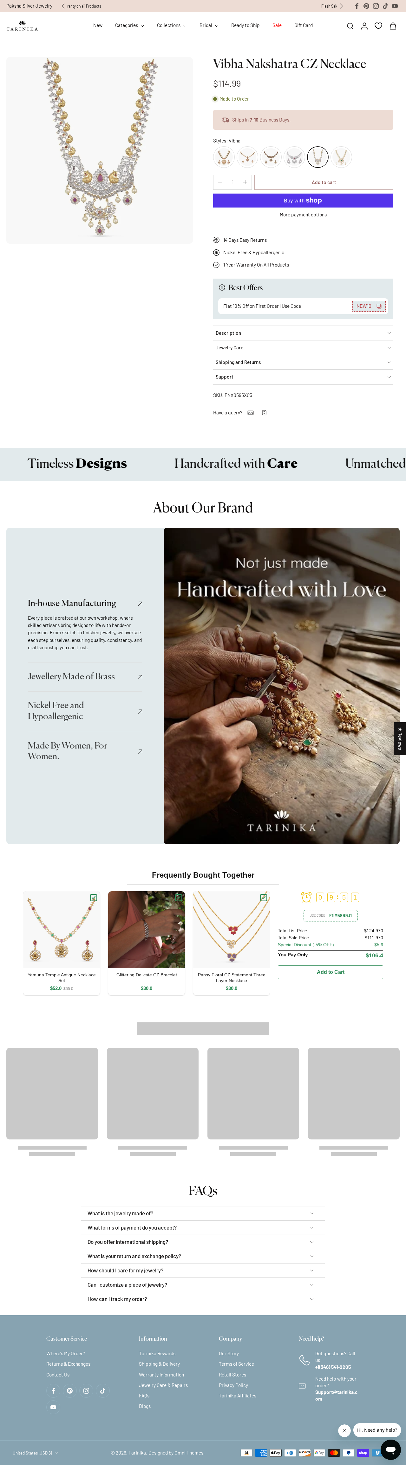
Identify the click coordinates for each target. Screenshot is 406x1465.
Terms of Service (236, 1364)
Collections (168, 25)
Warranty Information (161, 1374)
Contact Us (57, 1374)
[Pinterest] (366, 6)
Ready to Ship (245, 25)
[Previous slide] (63, 6)
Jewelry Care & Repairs (163, 1385)
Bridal (206, 25)
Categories (126, 25)
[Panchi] (224, 157)
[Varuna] (341, 157)
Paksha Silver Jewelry (29, 6)
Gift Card (303, 25)
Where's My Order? (65, 1353)
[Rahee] (247, 157)
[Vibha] (318, 157)
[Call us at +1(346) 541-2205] (264, 412)
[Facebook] (357, 6)
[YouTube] (395, 6)
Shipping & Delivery (159, 1364)
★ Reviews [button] (400, 738)
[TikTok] (385, 6)
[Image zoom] (99, 150)
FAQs (144, 1395)
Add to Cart (330, 972)
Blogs (145, 1406)
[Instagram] (376, 6)
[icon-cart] (393, 25)
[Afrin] (294, 157)
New (97, 25)
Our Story (229, 1353)
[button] (323, 182)
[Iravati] (271, 157)
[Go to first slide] (341, 6)
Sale (277, 25)
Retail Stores (232, 1374)
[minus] (219, 182)
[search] (350, 25)
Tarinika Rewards (157, 1353)
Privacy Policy (233, 1385)
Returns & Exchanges (68, 1364)
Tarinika (137, 1452)
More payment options (303, 214)
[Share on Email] (251, 413)
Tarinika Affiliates (237, 1395)
